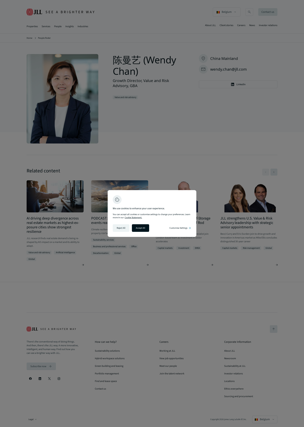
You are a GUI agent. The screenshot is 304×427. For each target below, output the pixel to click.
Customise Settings (180, 228)
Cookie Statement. (133, 217)
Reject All (121, 228)
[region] (152, 213)
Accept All (140, 228)
